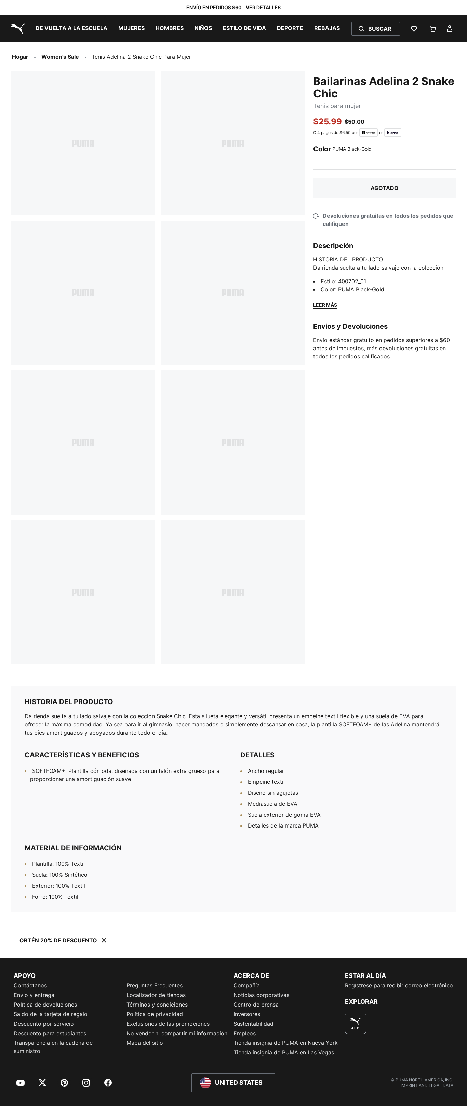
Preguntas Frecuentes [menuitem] (154, 985)
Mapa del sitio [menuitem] (144, 1042)
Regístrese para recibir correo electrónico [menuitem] (399, 985)
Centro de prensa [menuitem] (256, 1004)
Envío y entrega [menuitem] (34, 995)
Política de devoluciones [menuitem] (45, 1004)
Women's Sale (60, 56)
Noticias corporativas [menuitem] (261, 995)
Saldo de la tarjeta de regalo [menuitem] (51, 1014)
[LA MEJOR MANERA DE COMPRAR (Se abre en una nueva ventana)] (355, 1023)
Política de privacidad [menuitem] (154, 1014)
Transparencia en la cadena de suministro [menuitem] (53, 1046)
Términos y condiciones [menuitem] (157, 1004)
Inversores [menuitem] (247, 1014)
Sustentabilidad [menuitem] (253, 1023)
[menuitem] (71, 28)
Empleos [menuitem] (245, 1033)
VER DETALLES (263, 7)
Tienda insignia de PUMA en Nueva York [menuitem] (286, 1042)
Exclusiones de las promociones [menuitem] (168, 1023)
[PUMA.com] (16, 29)
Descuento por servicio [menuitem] (44, 1023)
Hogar (20, 56)
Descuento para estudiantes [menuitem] (50, 1033)
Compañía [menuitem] (247, 985)
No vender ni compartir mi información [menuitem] (176, 1033)
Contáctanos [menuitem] (30, 985)
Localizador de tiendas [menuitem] (156, 995)
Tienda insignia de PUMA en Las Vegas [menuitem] (284, 1052)
